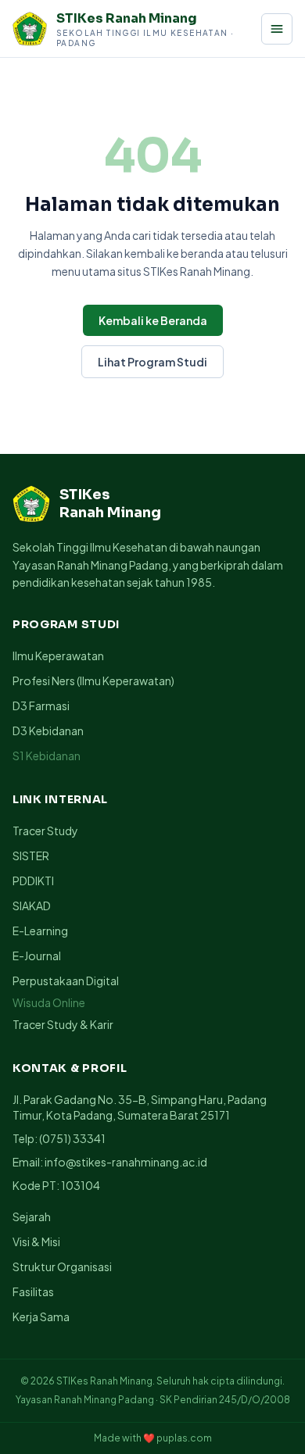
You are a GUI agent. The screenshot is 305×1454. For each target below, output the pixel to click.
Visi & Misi (36, 1241)
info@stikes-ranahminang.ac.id (126, 1162)
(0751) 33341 (72, 1138)
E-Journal (37, 955)
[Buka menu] (276, 29)
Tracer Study (45, 830)
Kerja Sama (41, 1316)
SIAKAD (32, 905)
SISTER (31, 855)
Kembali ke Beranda (153, 320)
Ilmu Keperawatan (58, 655)
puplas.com (184, 1438)
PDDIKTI (33, 880)
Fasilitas (33, 1291)
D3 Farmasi (41, 705)
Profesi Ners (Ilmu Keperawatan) (93, 680)
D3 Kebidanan (48, 730)
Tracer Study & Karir (63, 1024)
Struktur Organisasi (62, 1266)
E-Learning (40, 930)
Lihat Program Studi (152, 362)
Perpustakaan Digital (66, 981)
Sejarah (32, 1216)
